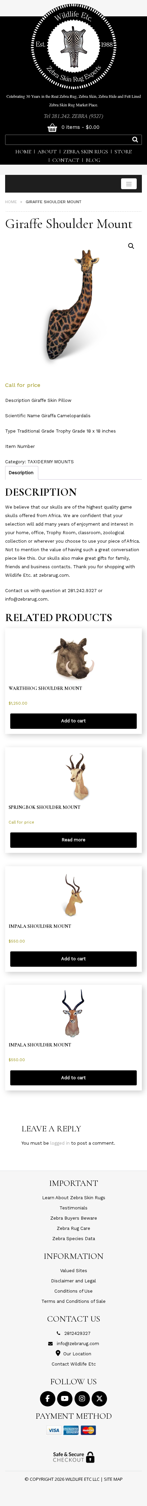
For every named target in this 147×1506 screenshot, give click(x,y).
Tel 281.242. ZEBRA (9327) (73, 115)
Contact (65, 160)
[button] (131, 246)
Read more (73, 839)
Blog (93, 160)
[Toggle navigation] (129, 183)
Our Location (77, 1353)
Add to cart (73, 720)
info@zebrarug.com (78, 1343)
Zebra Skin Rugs (85, 151)
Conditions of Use (73, 1291)
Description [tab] (21, 472)
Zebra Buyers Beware (73, 1218)
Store (123, 151)
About (47, 151)
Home (23, 151)
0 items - (79, 127)
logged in (60, 1143)
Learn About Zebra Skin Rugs (73, 1197)
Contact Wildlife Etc (74, 1364)
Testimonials (73, 1207)
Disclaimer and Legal (73, 1280)
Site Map (113, 1479)
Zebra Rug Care (73, 1228)
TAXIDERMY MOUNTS (50, 461)
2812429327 (77, 1333)
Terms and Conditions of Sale (73, 1301)
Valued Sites (73, 1270)
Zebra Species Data (73, 1238)
